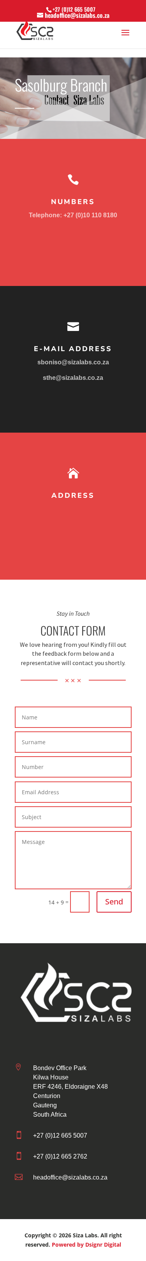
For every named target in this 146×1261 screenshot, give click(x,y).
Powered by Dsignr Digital (86, 1244)
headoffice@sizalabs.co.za (70, 1177)
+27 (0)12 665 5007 (74, 9)
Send (114, 901)
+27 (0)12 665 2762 (60, 1156)
